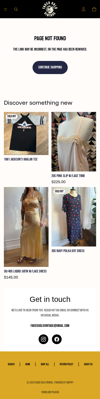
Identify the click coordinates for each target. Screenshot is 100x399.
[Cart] (94, 9)
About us (88, 364)
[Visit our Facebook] (57, 339)
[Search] (16, 9)
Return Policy (66, 364)
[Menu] (5, 9)
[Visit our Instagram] (43, 339)
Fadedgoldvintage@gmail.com (50, 325)
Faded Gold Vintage (44, 382)
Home (27, 364)
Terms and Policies (50, 392)
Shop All (45, 364)
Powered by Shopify (64, 382)
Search (11, 364)
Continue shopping (50, 67)
